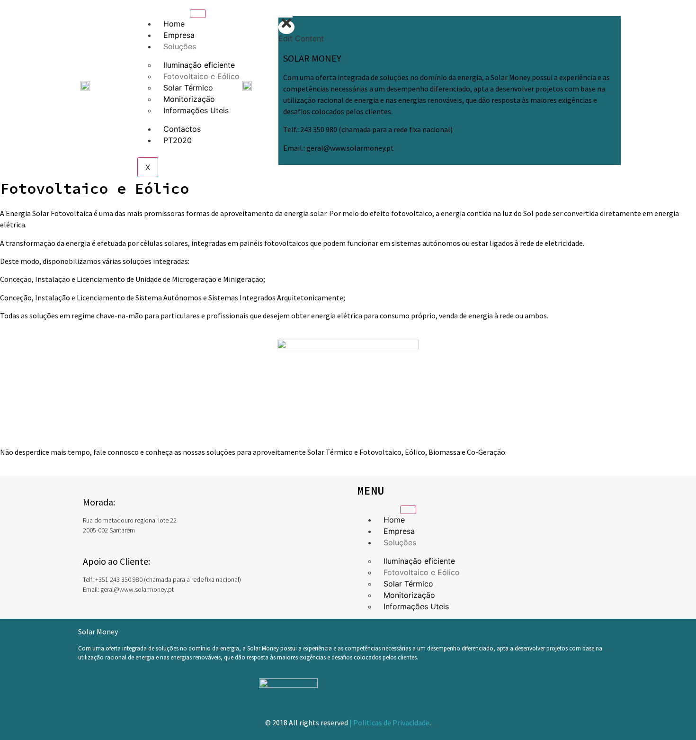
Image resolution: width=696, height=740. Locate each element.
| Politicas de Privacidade (389, 722)
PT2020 (177, 140)
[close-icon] (286, 27)
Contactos (182, 129)
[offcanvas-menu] (285, 11)
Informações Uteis (196, 110)
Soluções (179, 46)
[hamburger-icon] (198, 13)
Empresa (179, 35)
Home (174, 23)
